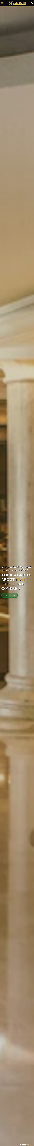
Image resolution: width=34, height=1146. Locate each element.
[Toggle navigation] (2, 3)
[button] (21, 1145)
